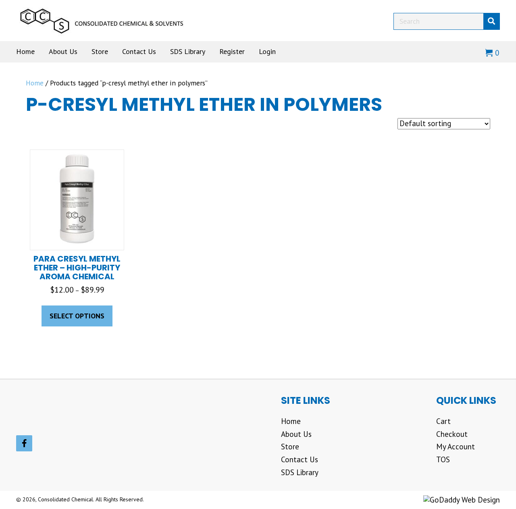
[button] (24, 443)
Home (35, 82)
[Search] (491, 21)
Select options (77, 315)
